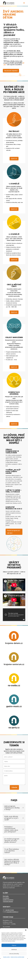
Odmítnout (14, 949)
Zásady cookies (6, 957)
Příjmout (14, 945)
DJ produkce (6, 898)
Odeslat (14, 787)
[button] (26, 930)
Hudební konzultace (8, 899)
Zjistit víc (14, 158)
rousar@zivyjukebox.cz (12, 912)
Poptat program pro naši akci (13, 531)
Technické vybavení (8, 901)
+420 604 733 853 (9, 910)
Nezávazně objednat (11, 71)
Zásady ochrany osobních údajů (17, 957)
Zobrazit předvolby (14, 953)
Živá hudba (6, 896)
